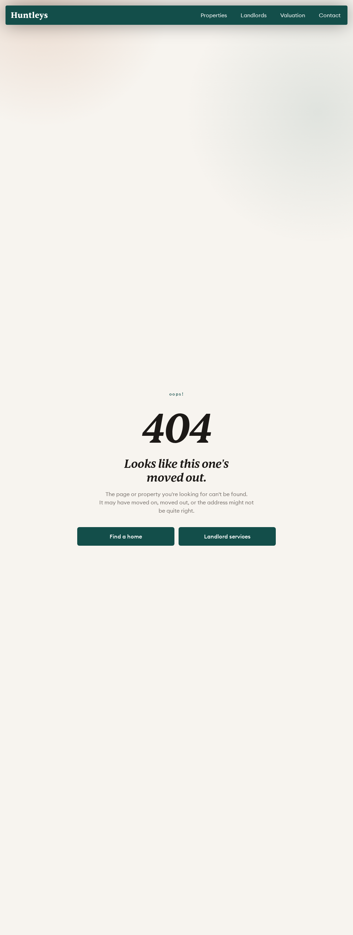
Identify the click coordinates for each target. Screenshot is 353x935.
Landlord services (227, 536)
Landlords (253, 15)
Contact (330, 15)
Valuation (292, 15)
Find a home (126, 536)
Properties (214, 15)
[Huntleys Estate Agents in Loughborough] (29, 16)
